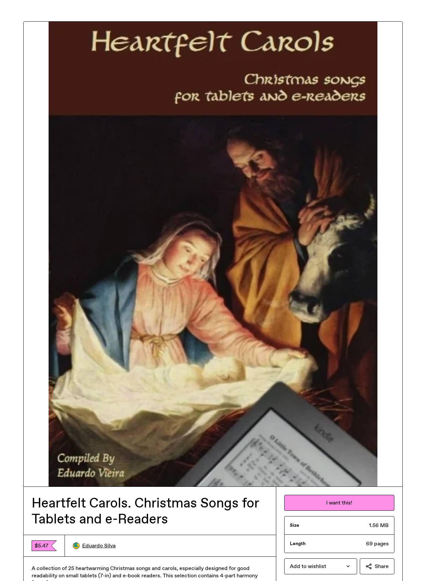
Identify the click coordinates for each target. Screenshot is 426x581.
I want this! (339, 502)
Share (382, 566)
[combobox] (320, 566)
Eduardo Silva (98, 545)
